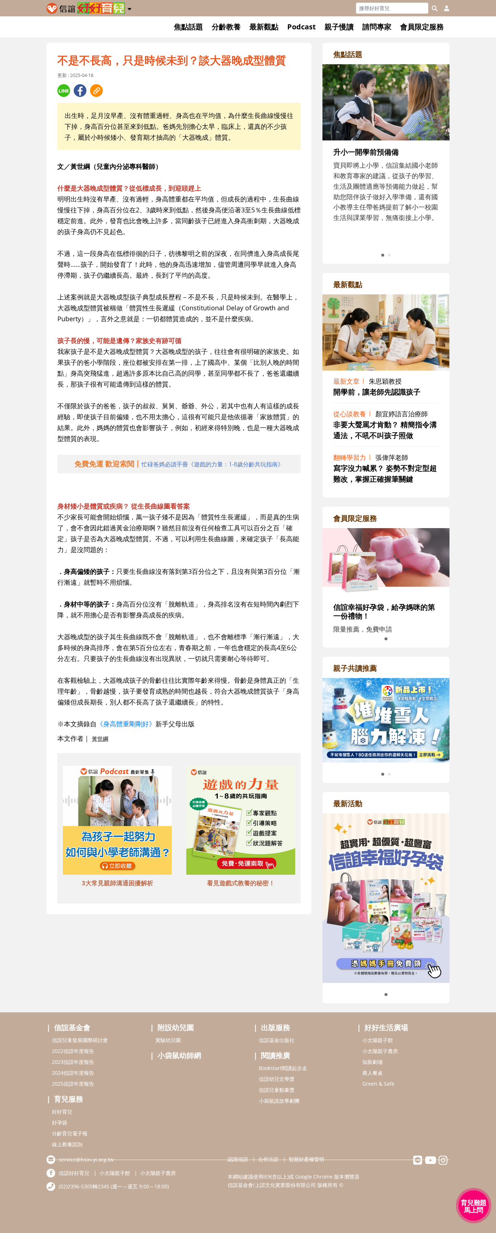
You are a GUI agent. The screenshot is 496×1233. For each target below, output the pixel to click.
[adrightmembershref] (386, 561)
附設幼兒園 (176, 1027)
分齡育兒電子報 (70, 1133)
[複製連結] (96, 90)
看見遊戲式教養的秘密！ (241, 883)
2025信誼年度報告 (73, 1083)
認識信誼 (238, 1159)
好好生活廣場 (386, 1027)
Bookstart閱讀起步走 (283, 1068)
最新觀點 (264, 27)
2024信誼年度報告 (73, 1072)
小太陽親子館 (377, 1040)
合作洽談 (268, 1159)
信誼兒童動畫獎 (276, 1089)
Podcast (301, 27)
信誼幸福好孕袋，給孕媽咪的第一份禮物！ (384, 611)
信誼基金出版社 (276, 1040)
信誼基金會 (72, 1027)
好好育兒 (62, 1111)
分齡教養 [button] (226, 27)
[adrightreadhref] (386, 719)
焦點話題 (188, 27)
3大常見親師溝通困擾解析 (117, 883)
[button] (129, 7)
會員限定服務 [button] (422, 27)
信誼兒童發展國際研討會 (80, 1040)
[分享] (63, 90)
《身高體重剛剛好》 (126, 723)
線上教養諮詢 (67, 1144)
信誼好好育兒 (74, 1172)
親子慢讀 (339, 27)
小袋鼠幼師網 (179, 1055)
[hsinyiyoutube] (430, 1162)
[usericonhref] (444, 8)
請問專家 (376, 27)
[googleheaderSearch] (434, 8)
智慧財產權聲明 (306, 1159)
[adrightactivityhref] (386, 897)
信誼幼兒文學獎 (276, 1078)
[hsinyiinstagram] (443, 1162)
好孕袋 (59, 1122)
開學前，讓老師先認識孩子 (376, 392)
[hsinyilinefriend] (417, 1162)
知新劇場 (372, 1061)
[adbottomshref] (117, 821)
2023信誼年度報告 (73, 1061)
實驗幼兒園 (168, 1040)
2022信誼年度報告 (73, 1051)
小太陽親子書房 (380, 1051)
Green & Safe (378, 1083)
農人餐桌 (372, 1072)
